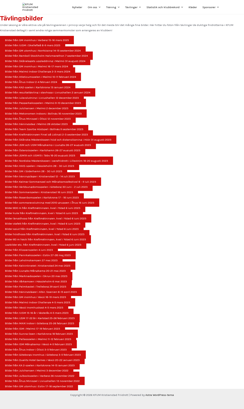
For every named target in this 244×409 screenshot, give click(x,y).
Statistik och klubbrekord (163, 7)
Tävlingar (131, 7)
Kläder (193, 7)
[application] (98, 7)
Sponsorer (209, 7)
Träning (111, 7)
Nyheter (77, 7)
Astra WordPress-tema (159, 395)
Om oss (92, 7)
